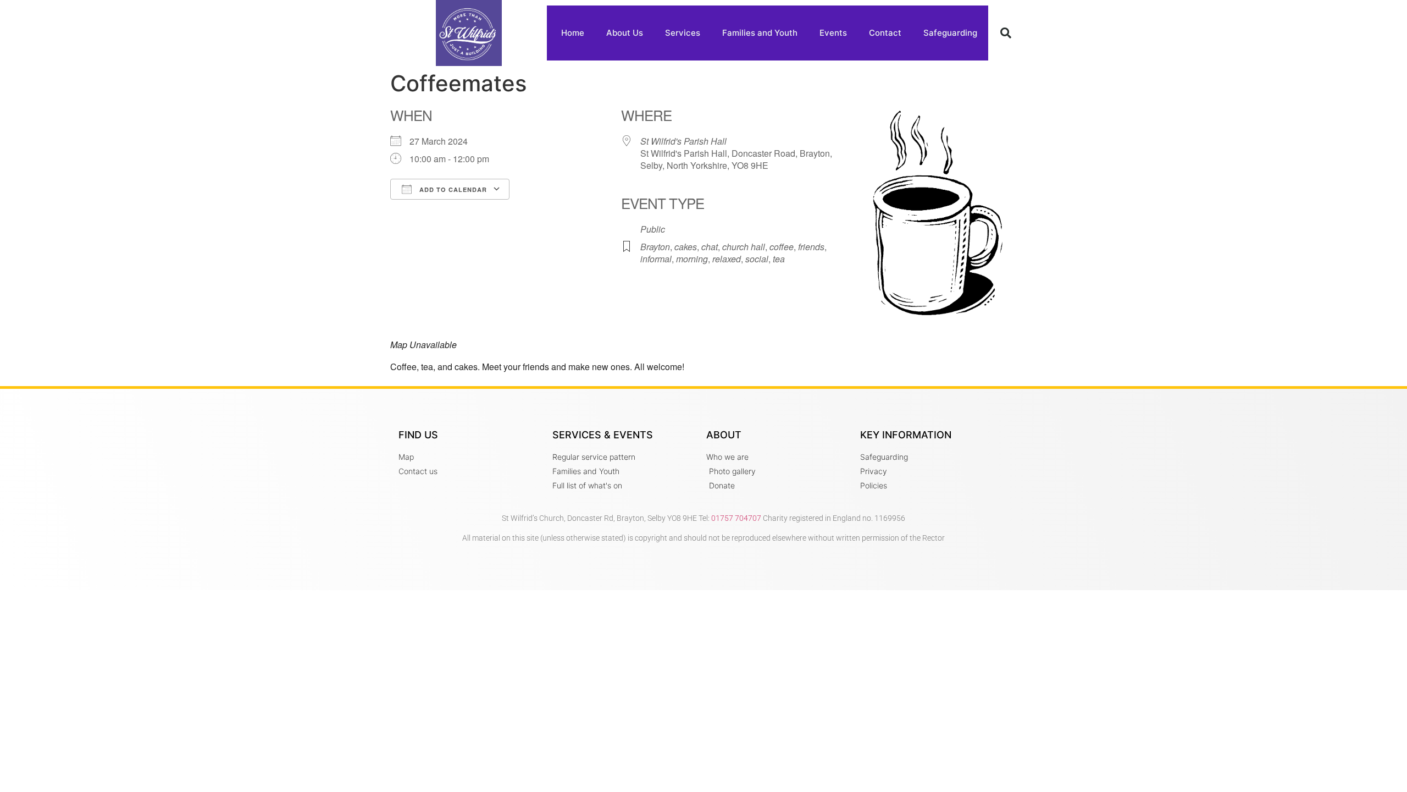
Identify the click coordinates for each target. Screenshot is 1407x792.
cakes (685, 246)
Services (682, 33)
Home (572, 33)
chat (709, 246)
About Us (624, 33)
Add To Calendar (452, 189)
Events (833, 33)
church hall (743, 246)
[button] (1006, 33)
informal (656, 258)
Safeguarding (950, 33)
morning (692, 258)
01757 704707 (736, 518)
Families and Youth (759, 33)
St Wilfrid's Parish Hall (683, 141)
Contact (885, 33)
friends (811, 246)
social (756, 258)
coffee (781, 246)
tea (779, 258)
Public (652, 229)
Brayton (655, 246)
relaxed (726, 258)
